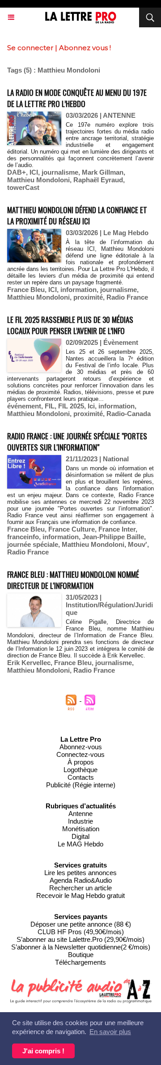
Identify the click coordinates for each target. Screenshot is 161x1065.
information (78, 289)
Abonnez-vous (80, 747)
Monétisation (80, 829)
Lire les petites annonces (80, 872)
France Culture (71, 529)
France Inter (117, 529)
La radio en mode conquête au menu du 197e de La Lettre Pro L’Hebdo (77, 98)
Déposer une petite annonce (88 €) (80, 924)
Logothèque (80, 769)
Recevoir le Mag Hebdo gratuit (80, 895)
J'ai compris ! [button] (43, 1051)
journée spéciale (32, 544)
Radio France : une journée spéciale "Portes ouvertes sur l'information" (77, 441)
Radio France (127, 297)
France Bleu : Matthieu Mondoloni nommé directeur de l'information (73, 580)
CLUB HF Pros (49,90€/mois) (81, 932)
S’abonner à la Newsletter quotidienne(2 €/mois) (80, 947)
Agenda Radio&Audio (81, 880)
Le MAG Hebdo (80, 844)
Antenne (80, 813)
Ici (91, 406)
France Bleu (26, 289)
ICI (34, 172)
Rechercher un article (80, 888)
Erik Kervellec (29, 662)
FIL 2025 (71, 406)
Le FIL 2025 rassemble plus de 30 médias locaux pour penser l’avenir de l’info (70, 325)
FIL (50, 406)
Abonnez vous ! (85, 47)
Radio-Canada (128, 413)
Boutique (80, 954)
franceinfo (23, 537)
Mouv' (137, 544)
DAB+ (16, 172)
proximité (88, 297)
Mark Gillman (102, 172)
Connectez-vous (80, 754)
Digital (80, 836)
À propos (81, 762)
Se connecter (30, 47)
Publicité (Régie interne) (80, 785)
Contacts (81, 777)
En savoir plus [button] (110, 1031)
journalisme (60, 172)
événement (24, 406)
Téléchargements (80, 962)
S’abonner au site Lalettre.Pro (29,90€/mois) (80, 939)
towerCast (23, 187)
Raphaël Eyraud (98, 180)
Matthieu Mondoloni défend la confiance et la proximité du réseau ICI (77, 215)
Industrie (80, 821)
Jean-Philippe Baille (113, 537)
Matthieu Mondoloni (38, 180)
